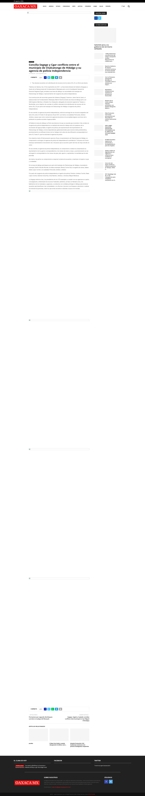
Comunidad (66, 6)
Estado (58, 6)
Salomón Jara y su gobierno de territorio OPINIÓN (103, 47)
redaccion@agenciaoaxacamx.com (61, 787)
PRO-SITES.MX (91, 794)
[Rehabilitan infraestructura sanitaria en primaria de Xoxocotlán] (98, 92)
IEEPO (73, 6)
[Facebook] (122, 6)
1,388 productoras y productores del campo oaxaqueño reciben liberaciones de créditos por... (110, 57)
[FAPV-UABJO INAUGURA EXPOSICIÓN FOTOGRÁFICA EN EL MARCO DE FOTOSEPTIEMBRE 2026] (98, 128)
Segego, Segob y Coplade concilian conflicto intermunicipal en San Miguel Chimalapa (77, 719)
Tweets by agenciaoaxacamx (102, 765)
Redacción (33, 73)
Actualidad (31, 61)
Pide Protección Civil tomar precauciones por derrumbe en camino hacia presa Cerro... (110, 116)
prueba (31, 743)
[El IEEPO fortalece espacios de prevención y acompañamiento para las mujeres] (98, 142)
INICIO (44, 6)
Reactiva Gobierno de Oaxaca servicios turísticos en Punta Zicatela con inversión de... (110, 69)
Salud (101, 6)
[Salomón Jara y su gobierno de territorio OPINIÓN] (105, 35)
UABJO (95, 6)
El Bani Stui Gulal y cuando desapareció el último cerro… (58, 744)
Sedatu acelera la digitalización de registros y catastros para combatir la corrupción (110, 154)
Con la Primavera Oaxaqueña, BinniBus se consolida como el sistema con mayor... (110, 80)
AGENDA (51, 6)
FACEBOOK (58, 761)
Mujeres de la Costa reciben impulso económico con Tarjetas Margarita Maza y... (110, 104)
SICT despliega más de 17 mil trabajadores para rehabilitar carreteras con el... (110, 177)
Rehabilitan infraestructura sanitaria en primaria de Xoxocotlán (109, 92)
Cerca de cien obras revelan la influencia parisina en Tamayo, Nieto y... (110, 166)
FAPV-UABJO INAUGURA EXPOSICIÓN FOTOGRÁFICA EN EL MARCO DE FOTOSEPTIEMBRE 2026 (110, 130)
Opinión (108, 6)
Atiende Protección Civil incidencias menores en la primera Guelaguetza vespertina (79, 745)
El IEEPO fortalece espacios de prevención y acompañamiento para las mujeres (110, 142)
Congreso (88, 6)
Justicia (80, 6)
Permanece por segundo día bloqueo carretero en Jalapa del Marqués (40, 718)
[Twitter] (124, 6)
